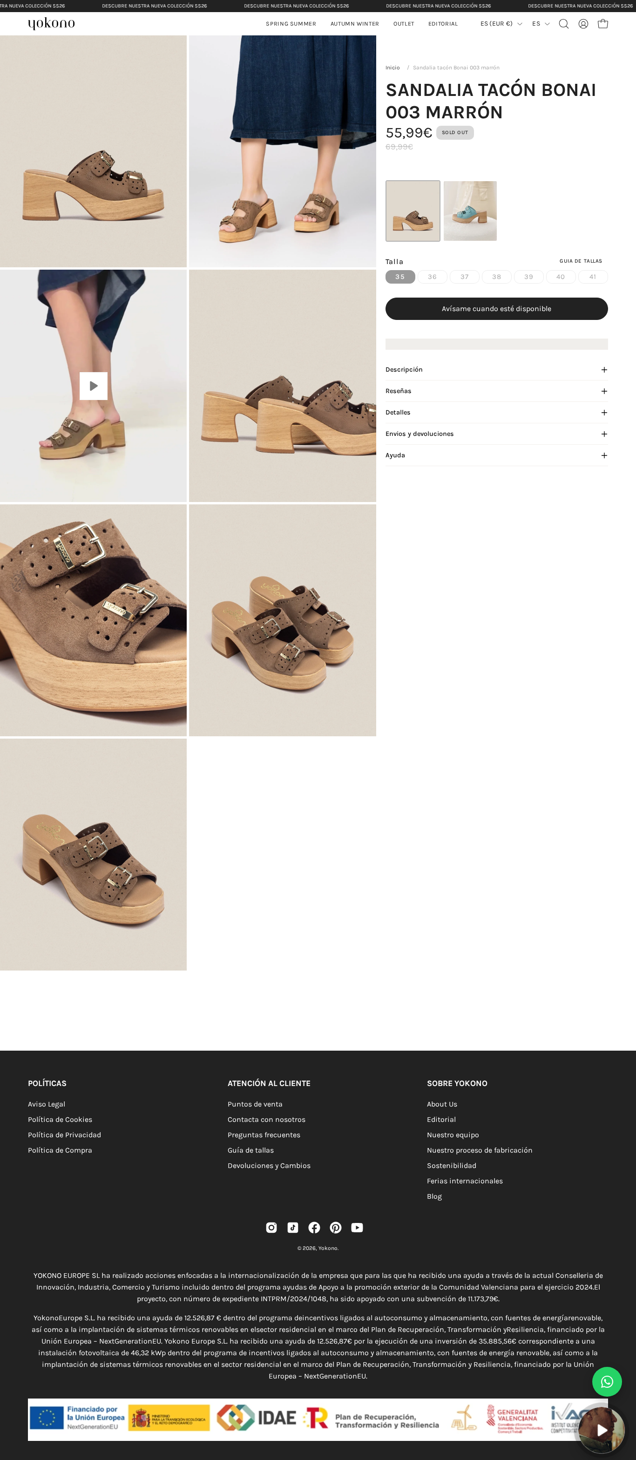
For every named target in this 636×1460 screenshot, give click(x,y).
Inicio (393, 67)
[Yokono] (56, 25)
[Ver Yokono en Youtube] (357, 1228)
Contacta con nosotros (266, 1119)
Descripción (404, 369)
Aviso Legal (46, 1104)
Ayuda (395, 455)
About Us (442, 1104)
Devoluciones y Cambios (269, 1165)
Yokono (328, 1248)
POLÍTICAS (47, 1083)
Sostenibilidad (451, 1165)
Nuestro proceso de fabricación (480, 1150)
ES (536, 23)
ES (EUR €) (496, 23)
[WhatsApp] (607, 1382)
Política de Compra (60, 1150)
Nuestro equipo (453, 1134)
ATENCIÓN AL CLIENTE (269, 1083)
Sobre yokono (457, 1083)
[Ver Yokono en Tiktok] (293, 1228)
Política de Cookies (60, 1119)
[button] (355, 23)
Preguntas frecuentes (264, 1134)
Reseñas (399, 391)
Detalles (398, 412)
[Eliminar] (622, 1402)
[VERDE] (470, 210)
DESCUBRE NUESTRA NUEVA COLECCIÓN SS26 (154, 6)
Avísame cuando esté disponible (496, 308)
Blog (434, 1196)
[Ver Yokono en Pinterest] (336, 1228)
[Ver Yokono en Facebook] (314, 1228)
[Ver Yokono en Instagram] (271, 1228)
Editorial (441, 1119)
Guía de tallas (251, 1150)
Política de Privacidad (64, 1134)
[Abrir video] (601, 1430)
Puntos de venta (255, 1104)
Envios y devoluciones (420, 434)
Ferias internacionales (465, 1180)
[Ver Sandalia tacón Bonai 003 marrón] (93, 386)
